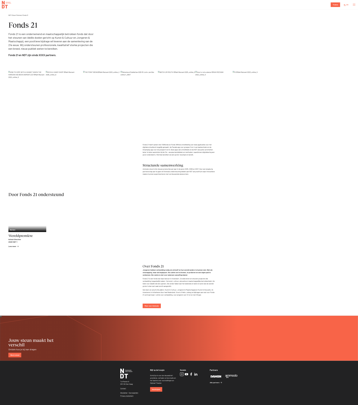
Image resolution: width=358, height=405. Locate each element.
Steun (14, 15)
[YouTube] (186, 374)
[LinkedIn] (196, 374)
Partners (19, 15)
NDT (9, 15)
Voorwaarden (133, 393)
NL (345, 5)
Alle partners (214, 382)
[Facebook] (191, 374)
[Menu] (354, 5)
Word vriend (14, 355)
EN (347, 5)
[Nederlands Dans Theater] (6, 4)
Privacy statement (126, 396)
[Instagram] (182, 374)
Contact (123, 388)
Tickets (335, 5)
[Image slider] (179, 99)
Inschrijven (156, 389)
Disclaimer (124, 393)
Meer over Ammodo (152, 306)
